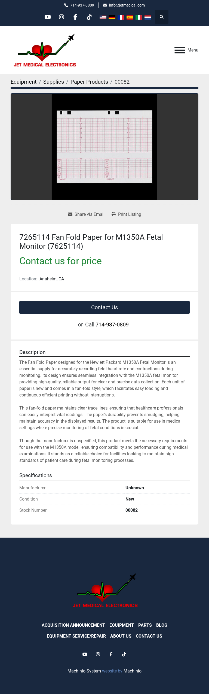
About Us (120, 636)
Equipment (121, 625)
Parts (145, 625)
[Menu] (179, 50)
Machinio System (84, 671)
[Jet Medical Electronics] (104, 589)
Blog (161, 625)
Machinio (133, 671)
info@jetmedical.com (127, 5)
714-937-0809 (82, 5)
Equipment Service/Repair (76, 636)
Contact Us (104, 307)
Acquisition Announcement (73, 625)
